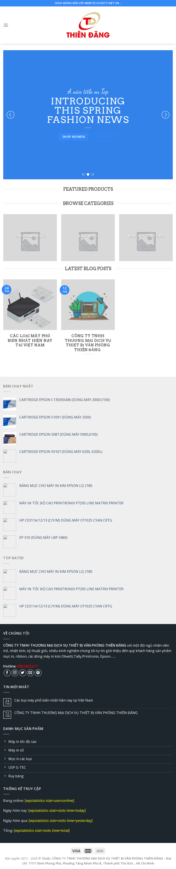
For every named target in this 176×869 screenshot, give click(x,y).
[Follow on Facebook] (7, 672)
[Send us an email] (30, 672)
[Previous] (10, 115)
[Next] (165, 115)
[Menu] (5, 25)
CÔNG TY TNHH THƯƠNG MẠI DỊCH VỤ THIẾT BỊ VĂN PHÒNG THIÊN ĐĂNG (76, 713)
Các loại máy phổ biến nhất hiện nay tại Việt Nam (53, 700)
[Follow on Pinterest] (38, 672)
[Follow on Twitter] (22, 672)
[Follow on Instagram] (14, 672)
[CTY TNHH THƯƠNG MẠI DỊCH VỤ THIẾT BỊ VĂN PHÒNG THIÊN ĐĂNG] (88, 25)
